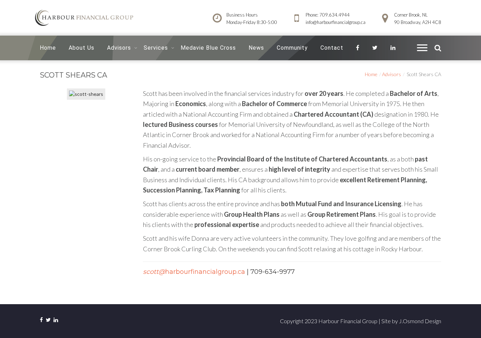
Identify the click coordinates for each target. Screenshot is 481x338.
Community (292, 47)
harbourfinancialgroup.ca (194, 272)
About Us (81, 47)
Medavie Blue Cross (208, 47)
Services (156, 47)
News (256, 47)
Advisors (119, 47)
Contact (331, 47)
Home (48, 47)
